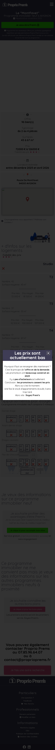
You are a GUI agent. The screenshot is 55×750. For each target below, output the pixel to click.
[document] (27, 375)
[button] (48, 353)
